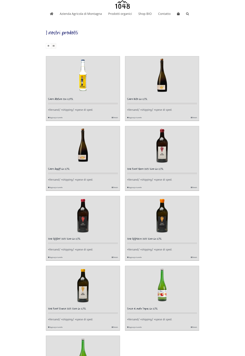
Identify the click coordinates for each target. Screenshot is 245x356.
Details (115, 117)
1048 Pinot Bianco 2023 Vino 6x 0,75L (67, 308)
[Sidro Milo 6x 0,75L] (162, 75)
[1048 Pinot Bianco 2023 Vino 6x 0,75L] (83, 285)
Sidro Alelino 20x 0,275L (60, 99)
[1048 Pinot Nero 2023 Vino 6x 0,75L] (162, 145)
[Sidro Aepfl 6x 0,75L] (83, 145)
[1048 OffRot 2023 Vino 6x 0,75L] (83, 215)
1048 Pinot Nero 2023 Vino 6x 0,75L (145, 169)
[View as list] (53, 45)
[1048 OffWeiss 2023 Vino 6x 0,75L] (162, 215)
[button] (187, 13)
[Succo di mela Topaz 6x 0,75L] (162, 285)
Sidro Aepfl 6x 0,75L (59, 169)
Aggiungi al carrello (56, 117)
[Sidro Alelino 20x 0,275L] (83, 75)
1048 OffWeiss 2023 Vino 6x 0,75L (144, 239)
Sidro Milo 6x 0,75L (137, 99)
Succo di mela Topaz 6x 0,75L (142, 308)
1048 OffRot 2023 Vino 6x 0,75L (64, 239)
